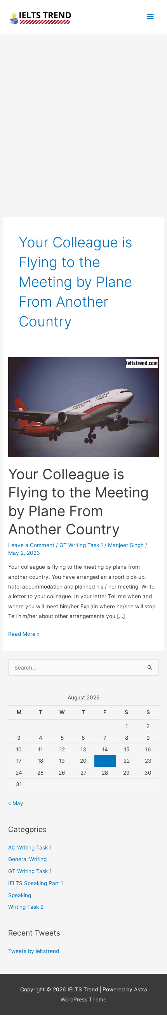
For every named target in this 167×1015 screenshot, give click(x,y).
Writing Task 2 (25, 907)
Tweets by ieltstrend (33, 951)
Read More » (24, 634)
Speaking (19, 895)
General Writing (27, 859)
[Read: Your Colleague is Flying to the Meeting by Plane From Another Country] (83, 407)
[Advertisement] (83, 121)
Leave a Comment (31, 545)
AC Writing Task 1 (30, 847)
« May (15, 803)
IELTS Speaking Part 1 (35, 883)
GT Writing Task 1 (81, 545)
